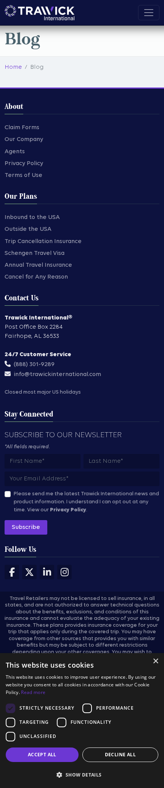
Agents (15, 152)
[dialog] (82, 720)
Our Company (24, 139)
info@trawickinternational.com (57, 374)
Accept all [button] (42, 754)
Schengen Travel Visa (34, 253)
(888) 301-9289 (34, 365)
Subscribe (26, 527)
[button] (82, 774)
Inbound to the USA (32, 217)
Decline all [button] (120, 754)
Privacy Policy (24, 164)
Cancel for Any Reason (36, 277)
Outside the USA (28, 229)
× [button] (155, 661)
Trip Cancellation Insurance (43, 241)
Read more (33, 692)
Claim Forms (22, 128)
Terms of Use (23, 175)
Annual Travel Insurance (38, 265)
